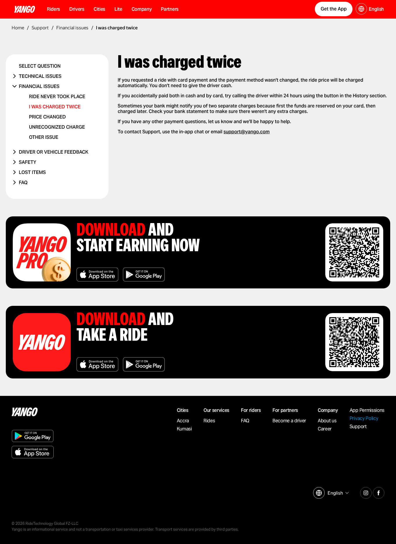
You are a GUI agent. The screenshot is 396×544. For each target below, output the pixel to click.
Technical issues (40, 76)
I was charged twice (55, 106)
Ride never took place (57, 96)
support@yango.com (247, 131)
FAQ (23, 182)
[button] (76, 9)
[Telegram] (366, 492)
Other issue (43, 137)
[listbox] (337, 493)
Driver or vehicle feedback (53, 152)
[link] (379, 11)
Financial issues (39, 86)
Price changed (47, 117)
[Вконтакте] (378, 492)
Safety (27, 162)
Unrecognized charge (57, 127)
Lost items (32, 172)
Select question (40, 66)
